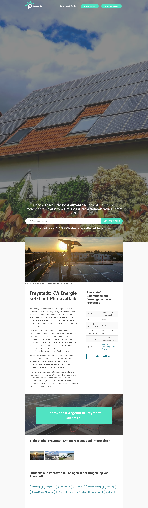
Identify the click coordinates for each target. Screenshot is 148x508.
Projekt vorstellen (89, 6)
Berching (110, 487)
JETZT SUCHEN (111, 221)
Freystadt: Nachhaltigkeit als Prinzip (108, 347)
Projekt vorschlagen (102, 356)
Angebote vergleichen (111, 6)
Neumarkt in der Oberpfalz (42, 492)
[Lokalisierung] (26, 221)
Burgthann (96, 492)
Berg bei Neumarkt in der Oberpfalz (72, 492)
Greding (109, 492)
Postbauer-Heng (94, 487)
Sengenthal (50, 487)
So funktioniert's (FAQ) (69, 6)
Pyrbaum (79, 487)
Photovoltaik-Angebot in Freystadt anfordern (74, 415)
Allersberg (36, 487)
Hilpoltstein (65, 487)
